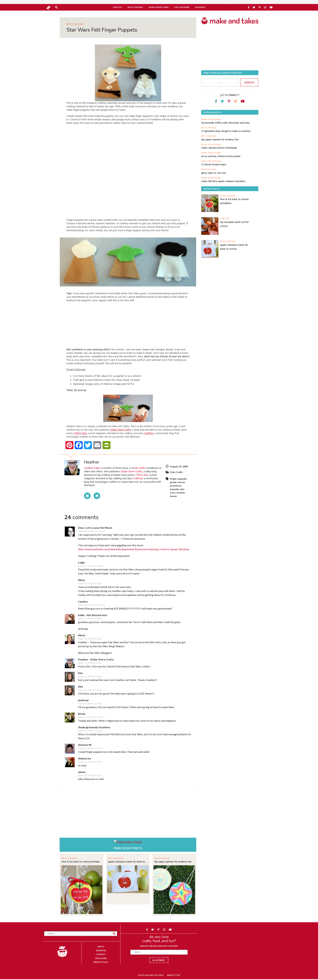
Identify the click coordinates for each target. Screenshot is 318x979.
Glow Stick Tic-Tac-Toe (213, 173)
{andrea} (83, 700)
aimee (81, 771)
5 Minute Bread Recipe (213, 164)
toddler (181, 492)
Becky (82, 713)
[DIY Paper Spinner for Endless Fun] (174, 889)
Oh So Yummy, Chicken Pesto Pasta (220, 156)
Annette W (84, 744)
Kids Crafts (176, 472)
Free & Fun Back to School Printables (82, 861)
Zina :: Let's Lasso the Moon (95, 527)
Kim (80, 673)
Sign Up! (249, 82)
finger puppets (178, 478)
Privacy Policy (100, 962)
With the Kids (74, 24)
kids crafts (139, 468)
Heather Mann (92, 468)
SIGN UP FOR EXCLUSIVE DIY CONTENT (159, 946)
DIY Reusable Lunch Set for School (234, 224)
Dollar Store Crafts (120, 429)
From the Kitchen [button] (158, 7)
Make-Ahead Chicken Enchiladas (219, 148)
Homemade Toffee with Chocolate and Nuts (225, 123)
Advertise (101, 950)
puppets (174, 489)
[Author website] (97, 495)
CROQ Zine (80, 433)
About (101, 946)
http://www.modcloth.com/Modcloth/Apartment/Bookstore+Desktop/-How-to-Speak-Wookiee (133, 549)
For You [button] (117, 7)
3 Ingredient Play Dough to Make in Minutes (226, 131)
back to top (173, 975)
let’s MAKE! (158, 960)
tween (173, 496)
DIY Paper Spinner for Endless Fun (173, 861)
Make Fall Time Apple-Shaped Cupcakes (223, 181)
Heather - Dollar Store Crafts (96, 659)
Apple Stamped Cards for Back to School (128, 861)
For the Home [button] (181, 7)
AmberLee (84, 758)
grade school (177, 482)
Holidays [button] (200, 7)
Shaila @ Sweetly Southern (94, 727)
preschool (175, 485)
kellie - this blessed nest (92, 615)
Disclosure (101, 958)
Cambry (83, 601)
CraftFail (148, 433)
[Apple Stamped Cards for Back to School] (128, 878)
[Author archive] (87, 495)
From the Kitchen (211, 119)
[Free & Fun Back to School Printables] (81, 889)
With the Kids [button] (135, 7)
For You (224, 218)
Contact (101, 954)
